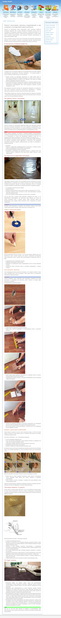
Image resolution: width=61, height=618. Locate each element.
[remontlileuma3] (14, 352)
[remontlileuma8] (14, 537)
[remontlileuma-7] (14, 515)
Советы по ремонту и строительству (13, 3)
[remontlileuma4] (14, 373)
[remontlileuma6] (14, 422)
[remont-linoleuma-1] (14, 231)
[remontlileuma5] (14, 400)
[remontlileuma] (14, 304)
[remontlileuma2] (14, 326)
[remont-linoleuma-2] (14, 253)
